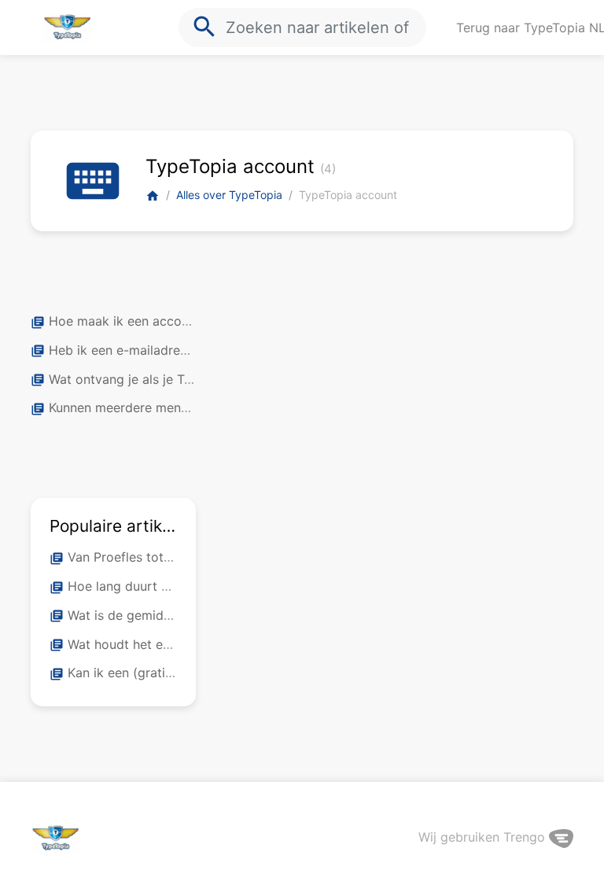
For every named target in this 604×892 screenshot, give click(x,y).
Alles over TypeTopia (229, 194)
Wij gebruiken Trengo (483, 837)
